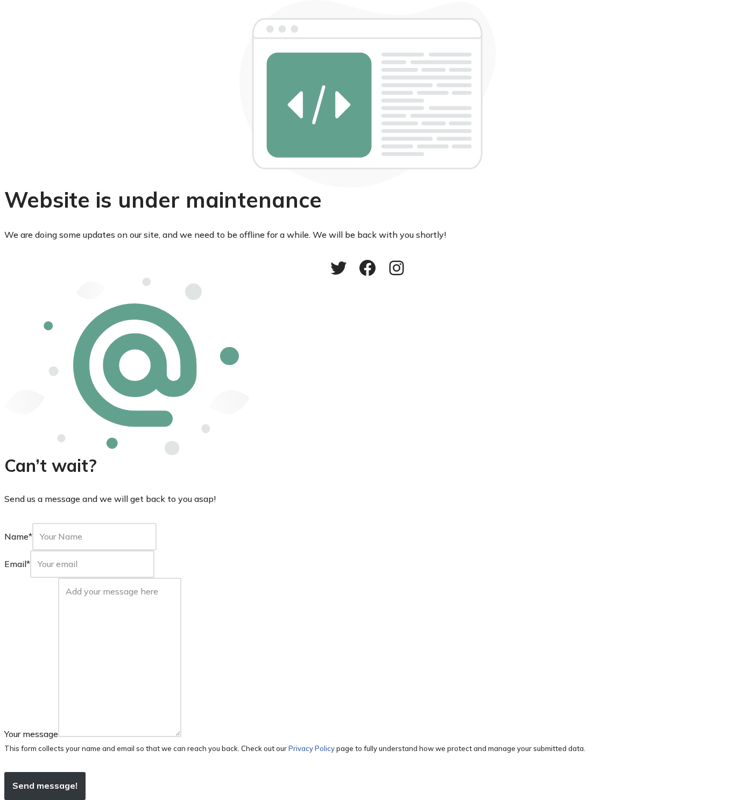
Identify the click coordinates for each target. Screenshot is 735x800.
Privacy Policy (311, 748)
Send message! (44, 785)
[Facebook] (367, 268)
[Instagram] (396, 268)
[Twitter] (338, 268)
